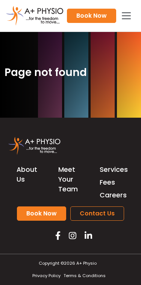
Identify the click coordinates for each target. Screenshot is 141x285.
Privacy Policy (46, 276)
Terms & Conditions (85, 276)
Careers (113, 195)
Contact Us (97, 213)
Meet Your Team (68, 179)
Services (114, 169)
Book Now (91, 15)
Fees (107, 182)
